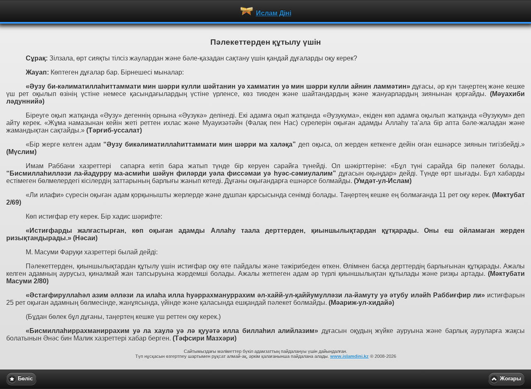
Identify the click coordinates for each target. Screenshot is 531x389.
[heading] (265, 11)
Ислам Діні (273, 13)
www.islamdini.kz (349, 356)
